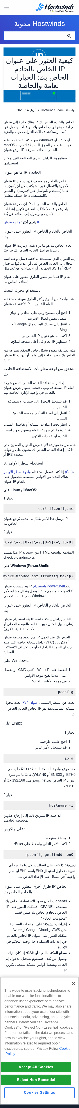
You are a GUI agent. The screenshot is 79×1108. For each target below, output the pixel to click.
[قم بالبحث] (69, 35)
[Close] (73, 983)
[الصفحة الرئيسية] (55, 8)
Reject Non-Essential (36, 1080)
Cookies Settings (39, 1092)
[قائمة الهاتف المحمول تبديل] (6, 7)
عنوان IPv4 (30, 702)
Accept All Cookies (36, 1067)
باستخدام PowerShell (49, 586)
